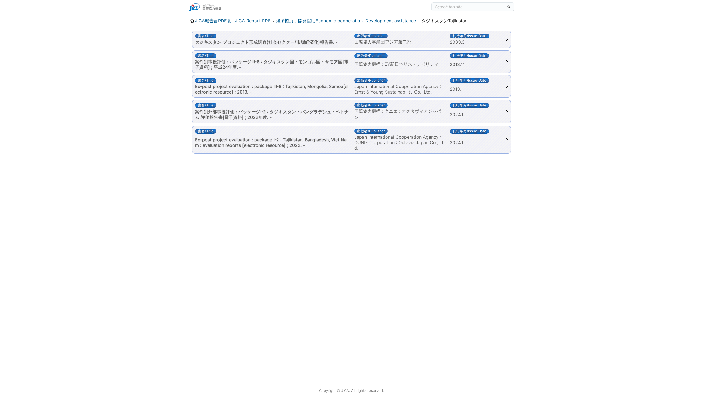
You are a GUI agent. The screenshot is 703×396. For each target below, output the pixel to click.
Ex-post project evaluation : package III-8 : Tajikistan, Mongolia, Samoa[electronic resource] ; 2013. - (271, 89)
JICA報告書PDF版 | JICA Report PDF (232, 20)
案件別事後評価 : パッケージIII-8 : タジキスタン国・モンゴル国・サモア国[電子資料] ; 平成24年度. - (271, 64)
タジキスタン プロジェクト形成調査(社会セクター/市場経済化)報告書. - (266, 42)
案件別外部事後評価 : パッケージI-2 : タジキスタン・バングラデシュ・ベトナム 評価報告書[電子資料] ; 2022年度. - (272, 114)
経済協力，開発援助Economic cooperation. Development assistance (346, 20)
